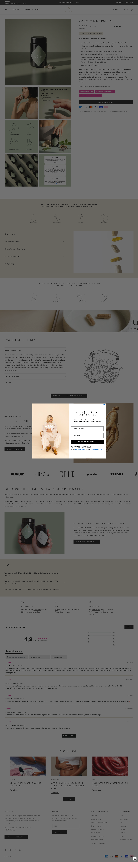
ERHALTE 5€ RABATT (87, 441)
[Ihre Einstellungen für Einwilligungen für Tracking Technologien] (134, 858)
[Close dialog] (104, 405)
